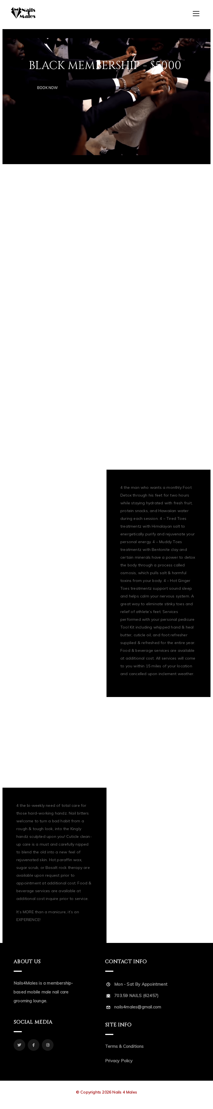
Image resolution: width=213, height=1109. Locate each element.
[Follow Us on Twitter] (19, 1045)
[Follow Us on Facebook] (33, 1045)
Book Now (47, 87)
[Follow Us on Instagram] (48, 1045)
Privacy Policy (119, 1060)
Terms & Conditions (124, 1046)
